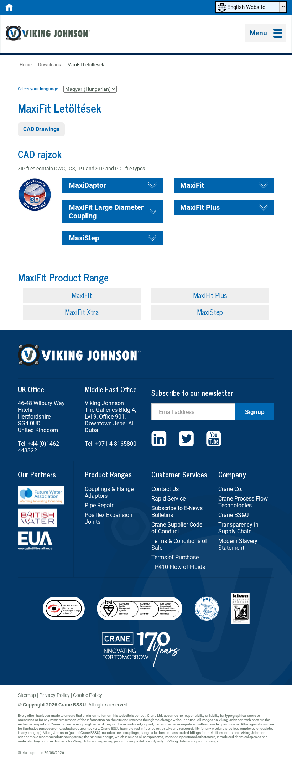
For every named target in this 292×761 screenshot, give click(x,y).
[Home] (9, 9)
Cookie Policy (87, 695)
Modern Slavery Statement (237, 544)
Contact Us (165, 489)
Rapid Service (168, 498)
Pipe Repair (99, 505)
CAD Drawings (41, 129)
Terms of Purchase (175, 557)
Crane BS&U (233, 515)
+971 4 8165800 (115, 443)
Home (26, 64)
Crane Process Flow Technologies (243, 502)
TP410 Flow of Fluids (178, 567)
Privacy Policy (54, 695)
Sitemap (27, 695)
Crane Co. (230, 489)
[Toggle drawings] (152, 185)
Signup (255, 412)
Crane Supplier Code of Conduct (176, 528)
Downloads (49, 64)
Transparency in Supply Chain (238, 528)
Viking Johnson (49, 34)
